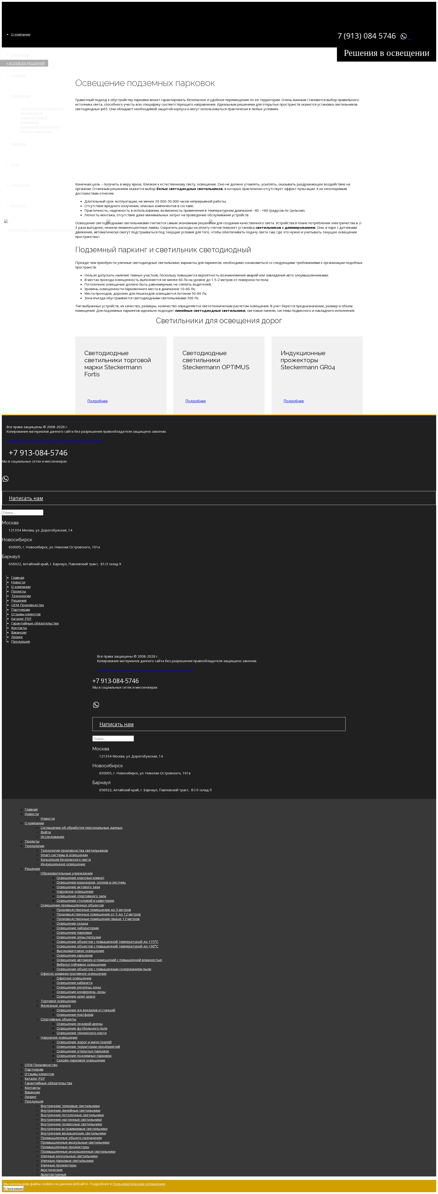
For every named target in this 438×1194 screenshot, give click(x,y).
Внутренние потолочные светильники (72, 1115)
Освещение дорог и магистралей (84, 1042)
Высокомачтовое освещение (80, 950)
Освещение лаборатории (78, 928)
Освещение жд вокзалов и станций (86, 1010)
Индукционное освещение (63, 864)
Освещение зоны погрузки (79, 937)
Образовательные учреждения (67, 873)
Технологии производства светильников (42, 110)
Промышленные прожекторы (65, 1147)
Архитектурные (53, 1174)
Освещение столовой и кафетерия (85, 900)
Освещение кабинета (74, 982)
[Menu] (11, 10)
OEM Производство (27, 605)
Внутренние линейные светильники (70, 1110)
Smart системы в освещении (33, 119)
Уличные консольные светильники (69, 1156)
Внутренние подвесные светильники (71, 1124)
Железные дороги (56, 1005)
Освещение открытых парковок (83, 1051)
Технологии (21, 96)
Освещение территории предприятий (88, 1046)
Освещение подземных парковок (84, 1055)
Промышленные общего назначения (71, 1137)
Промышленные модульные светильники (75, 1142)
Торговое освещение (58, 1001)
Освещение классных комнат (80, 877)
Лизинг (17, 637)
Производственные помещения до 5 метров (94, 909)
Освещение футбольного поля (82, 1028)
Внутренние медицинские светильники (73, 1133)
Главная (17, 577)
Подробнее (97, 400)
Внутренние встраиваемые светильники (74, 1128)
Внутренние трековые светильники (70, 1105)
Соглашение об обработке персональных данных (82, 827)
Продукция (20, 54)
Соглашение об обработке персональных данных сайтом (53, 440)
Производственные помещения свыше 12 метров (98, 918)
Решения (18, 143)
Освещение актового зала (78, 886)
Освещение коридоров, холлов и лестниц (91, 882)
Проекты (18, 75)
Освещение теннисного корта (82, 1032)
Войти (46, 832)
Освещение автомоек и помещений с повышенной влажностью (109, 959)
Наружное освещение (75, 891)
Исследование (52, 836)
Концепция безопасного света (66, 859)
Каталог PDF (21, 618)
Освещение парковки (74, 932)
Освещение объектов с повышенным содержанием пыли (104, 969)
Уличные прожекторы (58, 1165)
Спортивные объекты (58, 1019)
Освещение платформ (75, 1014)
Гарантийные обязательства (35, 623)
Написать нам (26, 498)
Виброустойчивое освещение (81, 964)
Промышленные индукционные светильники (78, 1151)
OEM (15, 164)
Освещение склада (72, 923)
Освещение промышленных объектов (72, 905)
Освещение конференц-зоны (81, 991)
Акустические (52, 1169)
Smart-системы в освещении (64, 855)
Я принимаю (13, 1188)
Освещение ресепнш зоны (79, 987)
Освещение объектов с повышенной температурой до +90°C (107, 946)
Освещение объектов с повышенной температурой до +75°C (107, 941)
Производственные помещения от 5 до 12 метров (99, 914)
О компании (20, 34)
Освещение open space (76, 996)
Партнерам (20, 184)
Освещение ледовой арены (80, 1023)
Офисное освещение (74, 978)
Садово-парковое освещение (81, 1060)
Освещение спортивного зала (81, 896)
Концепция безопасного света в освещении (40, 128)
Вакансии (18, 632)
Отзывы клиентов (26, 614)
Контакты (19, 205)
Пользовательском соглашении (139, 1183)
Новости (18, 582)
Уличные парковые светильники (67, 1160)
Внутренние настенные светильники (71, 1119)
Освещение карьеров (75, 955)
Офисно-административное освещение (74, 973)
